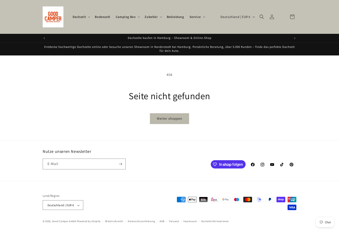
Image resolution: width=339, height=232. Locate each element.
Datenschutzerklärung (141, 221)
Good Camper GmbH (64, 221)
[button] (81, 17)
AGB (162, 221)
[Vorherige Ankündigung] (44, 38)
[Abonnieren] (120, 164)
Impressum (190, 221)
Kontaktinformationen (215, 221)
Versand (174, 221)
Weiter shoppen (169, 118)
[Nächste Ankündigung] (295, 38)
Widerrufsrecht (114, 221)
